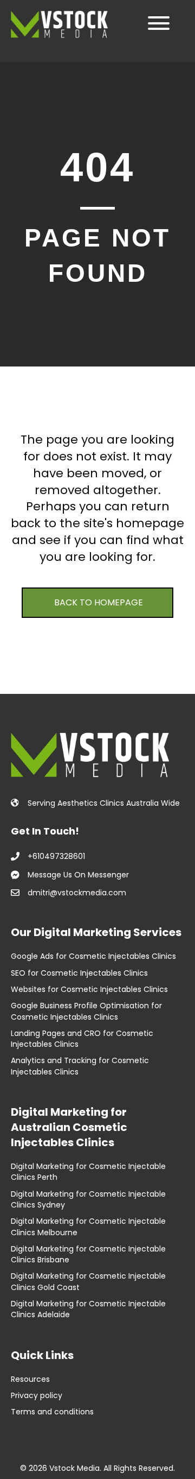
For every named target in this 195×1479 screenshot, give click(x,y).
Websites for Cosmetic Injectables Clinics (89, 989)
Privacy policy (36, 1395)
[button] (156, 23)
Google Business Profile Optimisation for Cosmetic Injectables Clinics (86, 1011)
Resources (31, 1379)
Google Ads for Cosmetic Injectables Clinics (93, 956)
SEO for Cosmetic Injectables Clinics (79, 973)
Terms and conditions (52, 1411)
